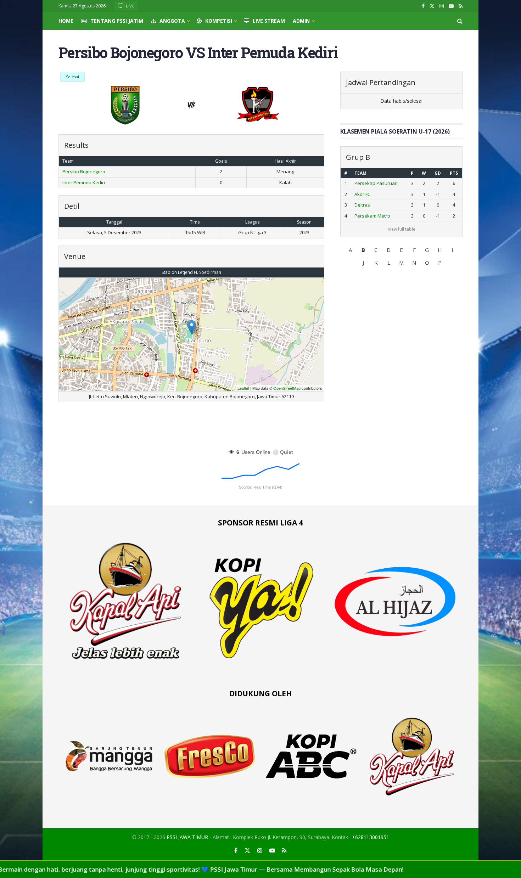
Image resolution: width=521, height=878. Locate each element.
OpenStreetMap (287, 388)
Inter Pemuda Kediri (83, 182)
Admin (301, 20)
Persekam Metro (372, 216)
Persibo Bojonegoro (83, 171)
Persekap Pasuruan (376, 183)
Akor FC (362, 194)
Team (360, 173)
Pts (454, 173)
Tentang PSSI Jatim (116, 20)
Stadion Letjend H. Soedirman (191, 272)
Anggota (172, 20)
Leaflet (243, 388)
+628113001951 (370, 837)
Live (130, 6)
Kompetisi (218, 20)
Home (65, 20)
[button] (350, 250)
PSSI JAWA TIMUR (187, 837)
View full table (401, 229)
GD (438, 173)
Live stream (269, 20)
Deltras (362, 205)
